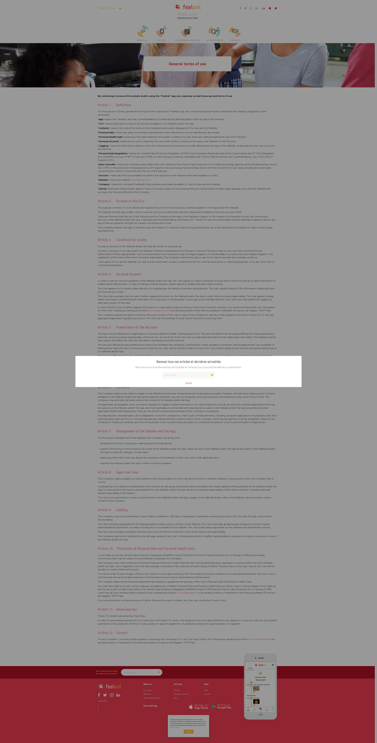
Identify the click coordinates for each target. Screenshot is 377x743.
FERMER (188, 383)
